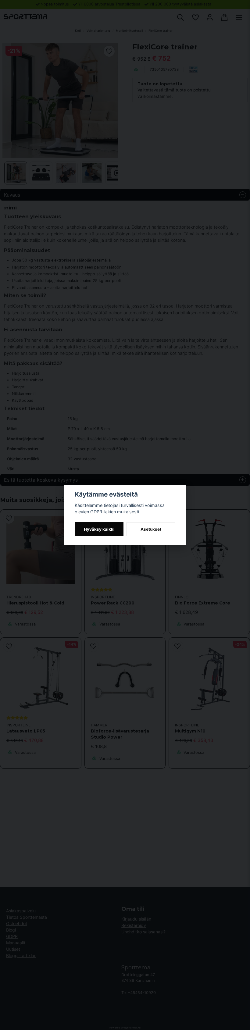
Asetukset (151, 529)
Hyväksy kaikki (99, 529)
